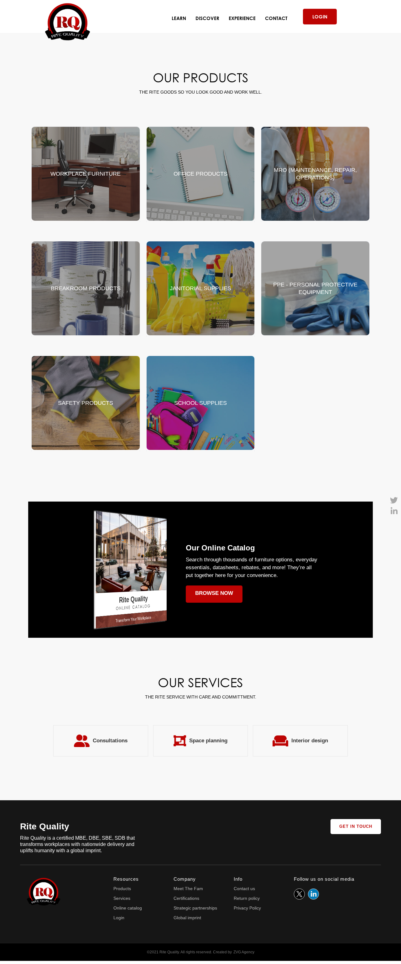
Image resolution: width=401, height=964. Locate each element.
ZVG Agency (243, 952)
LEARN (179, 18)
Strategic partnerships (195, 907)
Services (121, 898)
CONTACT (276, 18)
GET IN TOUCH (355, 826)
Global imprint (187, 917)
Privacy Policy (247, 907)
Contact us (244, 888)
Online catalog (127, 907)
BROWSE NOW (214, 593)
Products (122, 888)
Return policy (247, 898)
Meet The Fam (188, 888)
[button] (207, 18)
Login (118, 917)
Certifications (186, 898)
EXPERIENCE (242, 18)
